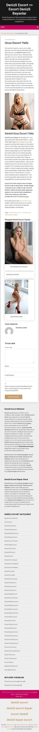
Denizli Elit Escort (9, 552)
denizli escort (26, 212)
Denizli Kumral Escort (11, 598)
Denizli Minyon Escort (11, 609)
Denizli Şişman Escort (11, 632)
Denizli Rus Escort (10, 620)
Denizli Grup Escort (10, 590)
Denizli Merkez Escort (11, 605)
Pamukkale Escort (10, 670)
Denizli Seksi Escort (10, 628)
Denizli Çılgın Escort (10, 545)
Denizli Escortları (9, 575)
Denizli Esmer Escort (10, 579)
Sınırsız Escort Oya (25, 201)
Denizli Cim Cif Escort (11, 541)
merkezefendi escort (22, 725)
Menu (3, 27)
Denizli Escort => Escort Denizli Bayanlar (19, 9)
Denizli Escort (10, 33)
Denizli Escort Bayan (10, 560)
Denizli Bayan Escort (10, 537)
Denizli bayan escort (22, 142)
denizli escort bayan (11, 215)
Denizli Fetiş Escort (10, 582)
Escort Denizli (8, 662)
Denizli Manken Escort (11, 601)
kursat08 (22, 681)
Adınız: (7, 366)
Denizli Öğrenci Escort (11, 613)
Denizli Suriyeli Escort (11, 639)
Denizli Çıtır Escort (10, 548)
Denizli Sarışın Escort (11, 624)
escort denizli (25, 417)
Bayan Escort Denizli (10, 518)
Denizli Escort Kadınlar (11, 564)
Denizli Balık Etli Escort (11, 533)
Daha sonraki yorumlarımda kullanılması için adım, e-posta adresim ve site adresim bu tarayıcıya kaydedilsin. (18, 388)
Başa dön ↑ (19, 696)
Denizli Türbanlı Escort (11, 643)
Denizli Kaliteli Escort (10, 594)
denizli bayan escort (15, 212)
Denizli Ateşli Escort (10, 529)
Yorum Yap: (8, 347)
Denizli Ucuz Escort (10, 647)
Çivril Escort (8, 522)
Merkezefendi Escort (11, 666)
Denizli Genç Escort (10, 586)
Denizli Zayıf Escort (10, 658)
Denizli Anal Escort (10, 526)
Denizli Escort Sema (10, 681)
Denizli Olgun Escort (10, 617)
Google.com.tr (8, 440)
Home (3, 33)
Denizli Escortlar (9, 571)
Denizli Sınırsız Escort (11, 636)
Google (28, 494)
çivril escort (10, 727)
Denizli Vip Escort (9, 654)
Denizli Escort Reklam (11, 567)
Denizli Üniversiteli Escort (12, 651)
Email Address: (9, 375)
